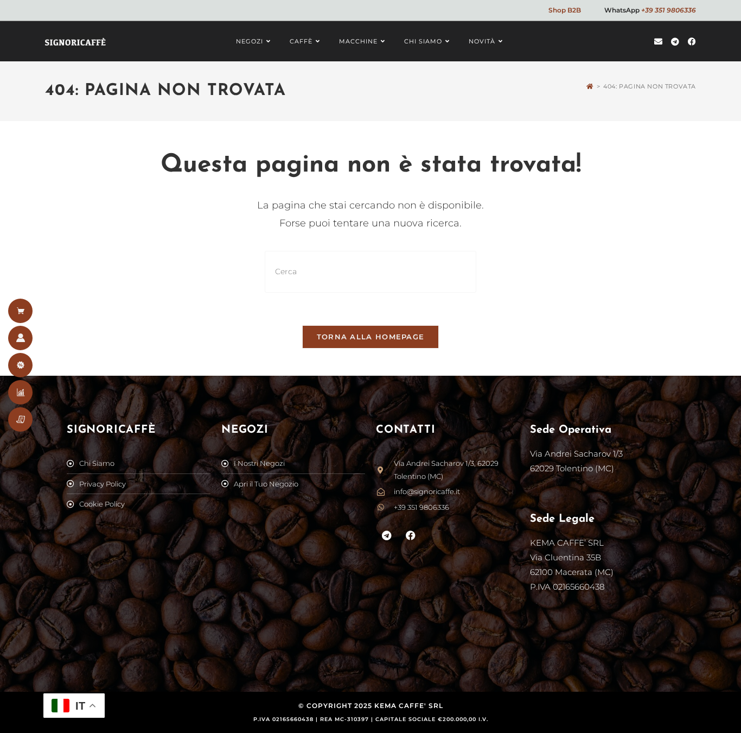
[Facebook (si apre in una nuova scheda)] (691, 41)
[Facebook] (411, 535)
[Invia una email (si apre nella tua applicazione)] (658, 41)
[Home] (589, 86)
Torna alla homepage (371, 336)
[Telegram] (387, 535)
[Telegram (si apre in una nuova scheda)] (675, 41)
